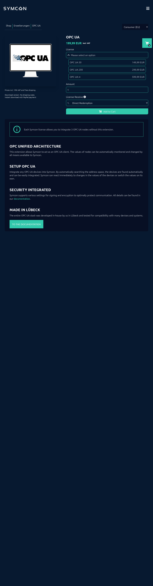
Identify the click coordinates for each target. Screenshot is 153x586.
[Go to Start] (147, 569)
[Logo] (15, 8)
